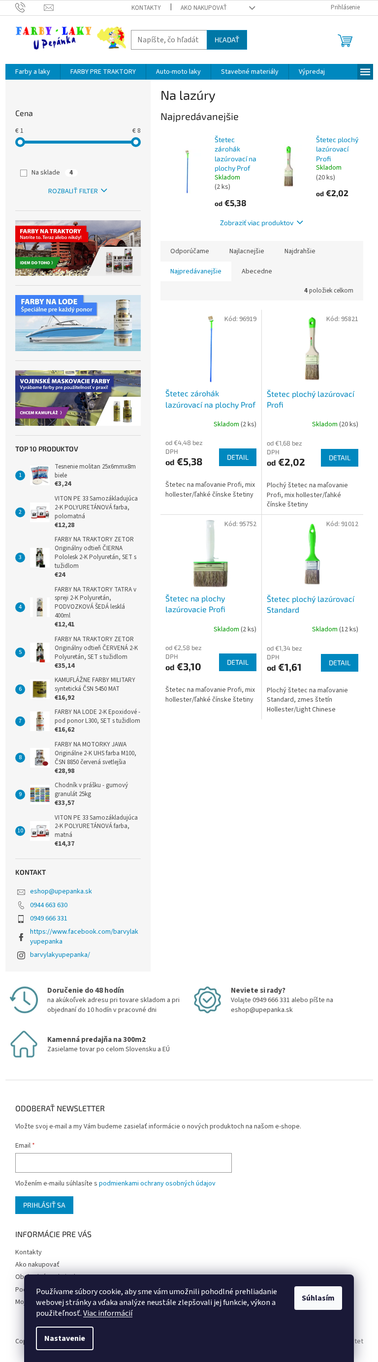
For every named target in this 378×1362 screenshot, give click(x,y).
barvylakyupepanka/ (60, 955)
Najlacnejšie (246, 251)
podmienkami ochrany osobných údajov (157, 1183)
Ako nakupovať (204, 7)
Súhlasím (318, 1298)
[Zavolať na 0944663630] (29, 7)
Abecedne (257, 271)
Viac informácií (107, 1313)
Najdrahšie (299, 251)
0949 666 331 (48, 918)
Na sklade (52, 173)
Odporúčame (189, 251)
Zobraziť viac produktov (256, 222)
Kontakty (146, 7)
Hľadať (227, 39)
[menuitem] (32, 72)
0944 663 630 (48, 905)
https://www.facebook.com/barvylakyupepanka (84, 936)
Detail (238, 457)
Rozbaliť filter (73, 191)
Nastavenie (64, 1338)
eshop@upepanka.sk (61, 891)
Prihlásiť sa (44, 1205)
